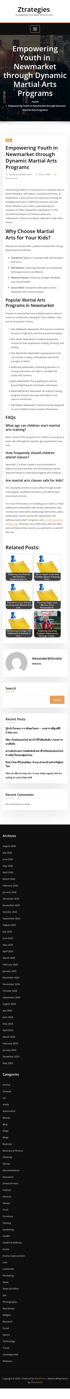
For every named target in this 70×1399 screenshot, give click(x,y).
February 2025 (10, 964)
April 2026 (8, 872)
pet (4, 1295)
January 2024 (9, 1050)
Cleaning (7, 1157)
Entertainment (10, 1183)
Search (11, 688)
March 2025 (9, 957)
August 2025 (9, 925)
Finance (7, 1196)
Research (7, 1321)
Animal (6, 1084)
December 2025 (11, 898)
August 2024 (9, 1003)
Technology (9, 1341)
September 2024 (11, 997)
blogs (5, 1130)
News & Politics (11, 1288)
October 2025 (10, 911)
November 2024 (11, 984)
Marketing (8, 1275)
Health (6, 1236)
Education (8, 1177)
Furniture (8, 1216)
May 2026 (8, 865)
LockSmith (8, 1269)
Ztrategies (34, 9)
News (6, 1282)
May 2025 (8, 944)
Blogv (6, 1137)
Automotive (9, 1111)
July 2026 (7, 852)
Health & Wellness (12, 1242)
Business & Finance (13, 1150)
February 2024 (10, 1043)
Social (6, 1328)
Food (5, 1209)
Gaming (7, 1223)
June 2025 (8, 938)
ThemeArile (36, 1382)
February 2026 (10, 885)
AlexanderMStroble (20, 174)
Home (35, 101)
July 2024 (7, 1010)
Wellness (7, 1361)
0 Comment (12, 178)
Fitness (6, 1203)
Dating (6, 1163)
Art (4, 1098)
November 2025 (11, 905)
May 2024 (8, 1023)
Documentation (11, 1170)
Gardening (8, 1229)
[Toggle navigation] (35, 29)
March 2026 (9, 879)
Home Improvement (14, 1255)
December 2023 (11, 1056)
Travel (6, 1347)
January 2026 (9, 892)
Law (5, 1262)
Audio (6, 1104)
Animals (7, 1091)
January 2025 (9, 971)
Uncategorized (10, 1354)
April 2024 (8, 1030)
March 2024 (9, 1036)
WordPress (39, 1378)
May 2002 (8, 1063)
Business (7, 1144)
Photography (10, 1301)
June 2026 (8, 859)
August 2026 (9, 846)
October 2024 (10, 990)
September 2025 (11, 918)
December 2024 (11, 977)
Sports (6, 1334)
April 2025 (8, 951)
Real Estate (8, 1308)
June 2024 (8, 1017)
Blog (9, 140)
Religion (7, 1314)
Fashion (7, 1190)
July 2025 (7, 931)
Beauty (6, 1117)
